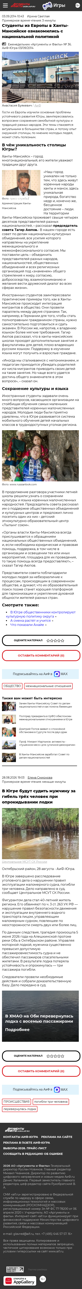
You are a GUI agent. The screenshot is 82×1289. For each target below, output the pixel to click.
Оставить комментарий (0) (41, 655)
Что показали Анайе (27, 625)
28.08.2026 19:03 (13, 777)
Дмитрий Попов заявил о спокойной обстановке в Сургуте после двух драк (43, 730)
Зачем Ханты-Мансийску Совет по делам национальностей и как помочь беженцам (45, 705)
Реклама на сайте (56, 1137)
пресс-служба (19, 198)
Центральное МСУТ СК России (24, 862)
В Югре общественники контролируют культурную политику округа (41, 614)
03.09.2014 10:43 (13, 16)
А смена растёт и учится (30, 621)
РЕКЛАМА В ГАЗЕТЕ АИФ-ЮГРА (26, 1142)
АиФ (37, 105)
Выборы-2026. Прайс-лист (25, 1148)
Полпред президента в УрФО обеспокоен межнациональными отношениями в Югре (45, 718)
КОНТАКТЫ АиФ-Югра (20, 1137)
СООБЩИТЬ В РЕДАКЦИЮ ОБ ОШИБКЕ (33, 1154)
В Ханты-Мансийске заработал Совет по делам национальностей (44, 756)
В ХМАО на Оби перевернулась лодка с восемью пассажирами (39, 1019)
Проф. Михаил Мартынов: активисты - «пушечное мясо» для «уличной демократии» (47, 743)
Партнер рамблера (37, 1269)
